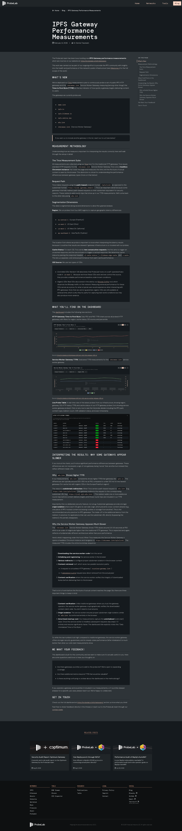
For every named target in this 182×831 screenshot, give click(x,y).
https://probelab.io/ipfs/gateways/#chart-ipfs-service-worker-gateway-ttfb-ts (80, 398)
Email (131, 799)
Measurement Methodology (147, 64)
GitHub (131, 796)
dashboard (60, 312)
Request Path (144, 72)
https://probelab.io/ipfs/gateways (93, 61)
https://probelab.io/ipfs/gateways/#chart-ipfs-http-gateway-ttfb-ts (77, 355)
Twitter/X (133, 801)
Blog (177, 3)
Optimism (33, 802)
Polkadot (33, 814)
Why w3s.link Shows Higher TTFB (149, 91)
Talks (79, 793)
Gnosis (32, 796)
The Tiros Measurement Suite (148, 68)
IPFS (31, 790)
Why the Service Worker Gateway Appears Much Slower (148, 97)
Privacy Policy (108, 790)
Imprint (105, 793)
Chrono (54, 793)
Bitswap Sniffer (103, 282)
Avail (32, 811)
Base (31, 805)
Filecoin (33, 808)
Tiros (70, 82)
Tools (165, 3)
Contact (105, 796)
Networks (151, 3)
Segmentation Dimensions (149, 75)
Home (137, 3)
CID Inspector (57, 796)
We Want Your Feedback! (146, 102)
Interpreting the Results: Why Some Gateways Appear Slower (148, 85)
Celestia (33, 799)
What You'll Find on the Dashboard (146, 79)
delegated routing (69, 573)
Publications (82, 790)
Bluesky (132, 793)
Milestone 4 (115, 68)
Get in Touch (142, 105)
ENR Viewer (56, 790)
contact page (57, 710)
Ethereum (33, 793)
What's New (142, 61)
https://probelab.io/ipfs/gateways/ (90, 702)
